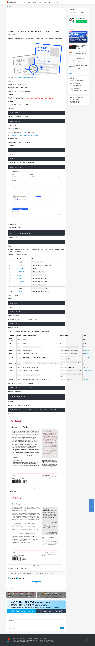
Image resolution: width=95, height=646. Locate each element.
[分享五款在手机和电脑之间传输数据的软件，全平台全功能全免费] (72, 53)
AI (54, 2)
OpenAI (87, 357)
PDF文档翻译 (21, 578)
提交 (62, 628)
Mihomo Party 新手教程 (81, 65)
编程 (24, 2)
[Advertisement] (36, 19)
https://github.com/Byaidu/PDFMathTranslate (26, 77)
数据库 (34, 2)
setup (11, 132)
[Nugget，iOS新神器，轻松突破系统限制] (72, 47)
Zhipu (86, 367)
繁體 (77, 12)
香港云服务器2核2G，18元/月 (22, 611)
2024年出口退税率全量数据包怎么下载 (78, 80)
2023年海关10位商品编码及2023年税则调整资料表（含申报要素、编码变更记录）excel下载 (77, 41)
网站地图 (30, 638)
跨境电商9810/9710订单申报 (51, 611)
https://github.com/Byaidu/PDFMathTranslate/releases (26, 135)
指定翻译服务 (20, 281)
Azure (86, 375)
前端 (29, 2)
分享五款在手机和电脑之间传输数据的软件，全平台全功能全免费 (81, 53)
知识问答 (71, 73)
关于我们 (19, 638)
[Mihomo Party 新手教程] (72, 67)
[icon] (87, 640)
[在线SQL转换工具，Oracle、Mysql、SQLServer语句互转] (72, 60)
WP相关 (50, 2)
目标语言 (19, 278)
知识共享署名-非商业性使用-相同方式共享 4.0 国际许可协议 (30, 641)
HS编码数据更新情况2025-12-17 (77, 85)
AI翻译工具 (12, 578)
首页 (21, 2)
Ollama (87, 353)
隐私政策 (24, 638)
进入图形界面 (20, 268)
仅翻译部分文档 (21, 271)
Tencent (87, 379)
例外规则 (19, 291)
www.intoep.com (24, 640)
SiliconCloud (88, 370)
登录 (10, 628)
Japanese (81, 12)
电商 (45, 2)
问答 (41, 638)
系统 (40, 2)
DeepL (87, 347)
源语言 (19, 275)
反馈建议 (36, 638)
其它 (58, 2)
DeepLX (87, 350)
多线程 (19, 285)
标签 (45, 638)
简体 (75, 12)
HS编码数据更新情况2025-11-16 (77, 88)
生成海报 (11, 588)
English (71, 12)
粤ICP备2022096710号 (33, 640)
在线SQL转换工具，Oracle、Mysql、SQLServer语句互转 (80, 60)
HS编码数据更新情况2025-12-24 (77, 83)
